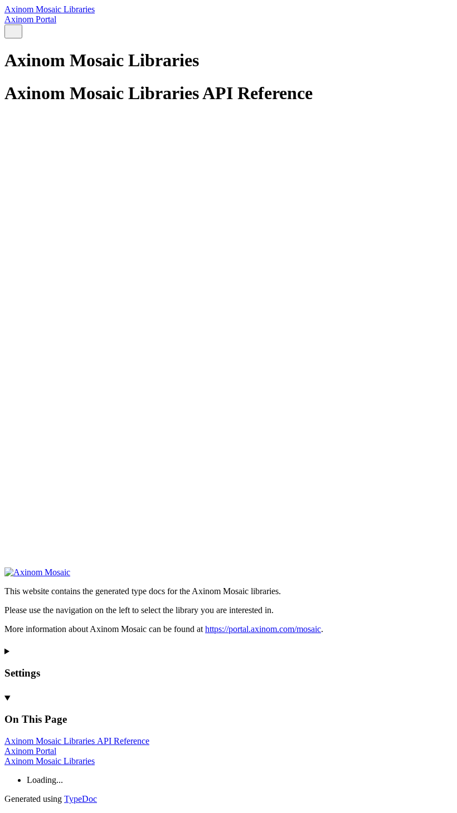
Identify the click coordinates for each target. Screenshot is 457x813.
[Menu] (26, 32)
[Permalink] (228, 545)
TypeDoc (80, 799)
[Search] (13, 31)
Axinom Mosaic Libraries (49, 9)
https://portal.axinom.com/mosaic (263, 629)
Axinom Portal (30, 19)
